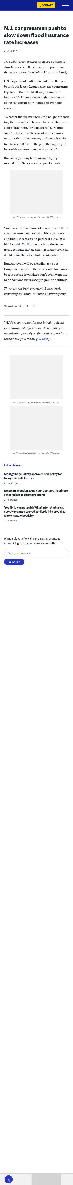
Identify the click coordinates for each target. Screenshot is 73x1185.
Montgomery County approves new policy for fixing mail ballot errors (33, 476)
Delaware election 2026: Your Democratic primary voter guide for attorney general (36, 493)
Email (34, 305)
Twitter (27, 305)
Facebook (20, 305)
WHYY (13, 5)
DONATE (47, 5)
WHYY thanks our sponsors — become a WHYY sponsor (36, 217)
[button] (9, 1179)
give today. (43, 339)
